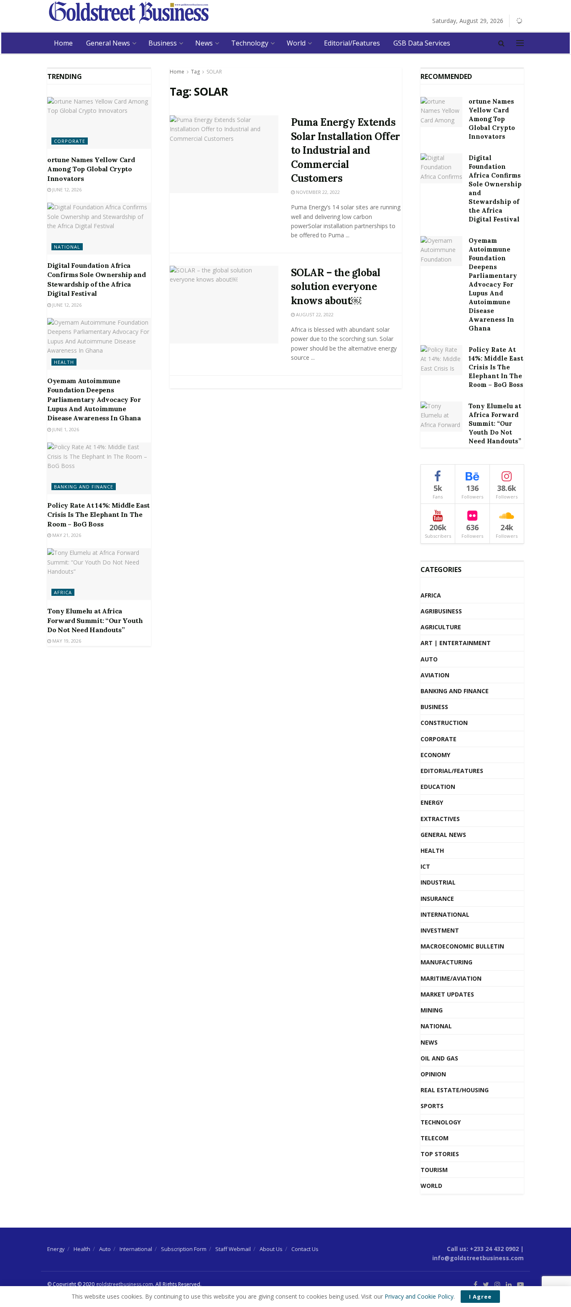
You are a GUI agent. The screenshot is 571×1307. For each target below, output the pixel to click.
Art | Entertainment (456, 643)
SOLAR (214, 71)
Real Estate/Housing (455, 1090)
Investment (440, 930)
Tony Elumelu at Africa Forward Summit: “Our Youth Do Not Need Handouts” (95, 620)
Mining (432, 1010)
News (204, 43)
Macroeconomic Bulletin (462, 946)
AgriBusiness (441, 611)
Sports (432, 1106)
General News (108, 43)
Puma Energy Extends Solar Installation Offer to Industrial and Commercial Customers (345, 150)
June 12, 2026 (66, 189)
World (296, 43)
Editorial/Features (352, 43)
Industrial (438, 882)
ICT (425, 866)
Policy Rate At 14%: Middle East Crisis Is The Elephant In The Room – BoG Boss (98, 514)
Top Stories (440, 1154)
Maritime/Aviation (451, 978)
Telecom (435, 1138)
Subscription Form (183, 1249)
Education (438, 787)
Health (64, 362)
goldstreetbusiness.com (124, 1284)
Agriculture (441, 627)
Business (162, 43)
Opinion (433, 1074)
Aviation (435, 675)
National (67, 247)
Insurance (437, 899)
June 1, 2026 (65, 429)
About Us (271, 1249)
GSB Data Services (421, 43)
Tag (195, 71)
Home (63, 43)
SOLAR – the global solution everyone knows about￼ (335, 286)
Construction (444, 723)
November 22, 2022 (317, 192)
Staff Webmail (233, 1249)
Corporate (69, 141)
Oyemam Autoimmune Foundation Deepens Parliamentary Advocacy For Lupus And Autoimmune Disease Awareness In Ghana (94, 399)
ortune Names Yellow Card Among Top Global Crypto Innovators (91, 169)
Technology (249, 43)
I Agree (480, 1296)
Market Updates (447, 994)
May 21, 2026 (66, 535)
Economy (435, 755)
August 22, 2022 (314, 314)
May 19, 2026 (66, 641)
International (445, 914)
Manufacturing (446, 962)
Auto (429, 659)
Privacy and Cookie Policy (419, 1296)
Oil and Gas (439, 1058)
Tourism (434, 1170)
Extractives (440, 819)
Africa (63, 592)
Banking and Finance (83, 486)
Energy (432, 802)
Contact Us (305, 1249)
